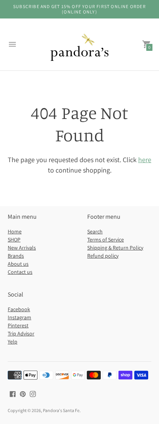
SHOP (14, 239)
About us (18, 263)
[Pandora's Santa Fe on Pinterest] (23, 393)
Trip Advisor (21, 333)
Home (15, 231)
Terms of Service (105, 239)
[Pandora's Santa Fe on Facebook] (13, 393)
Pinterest (18, 325)
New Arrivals (22, 247)
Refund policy (102, 255)
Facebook (19, 309)
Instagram (19, 317)
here (144, 159)
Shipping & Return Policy (115, 247)
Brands (16, 255)
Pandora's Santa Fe (61, 410)
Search (95, 231)
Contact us (20, 271)
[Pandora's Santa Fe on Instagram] (33, 393)
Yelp (12, 341)
